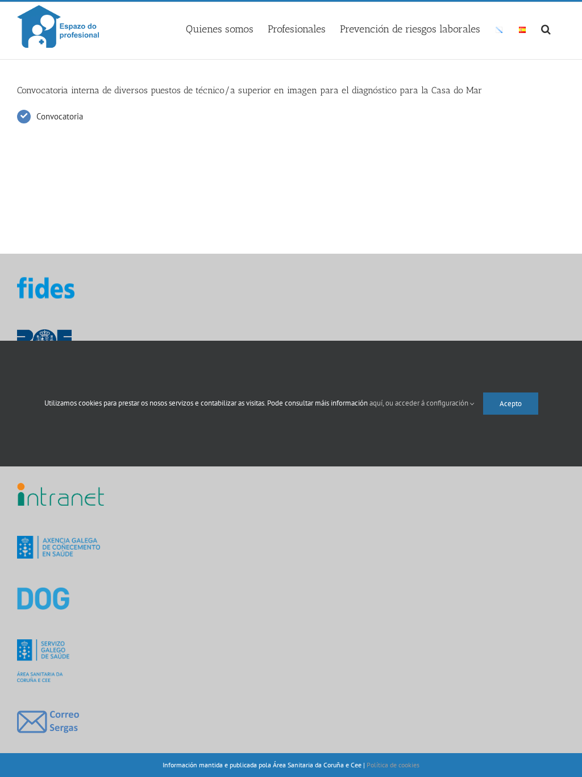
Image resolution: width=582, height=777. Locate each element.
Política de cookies (393, 765)
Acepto (511, 403)
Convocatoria (59, 116)
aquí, (377, 403)
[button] (546, 27)
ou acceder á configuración (427, 403)
